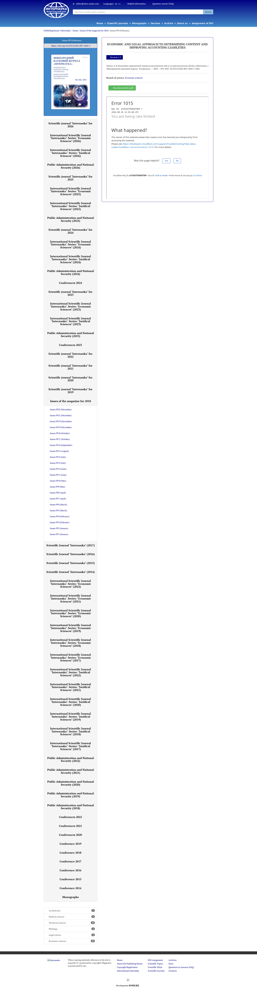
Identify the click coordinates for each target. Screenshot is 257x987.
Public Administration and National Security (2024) (70, 272)
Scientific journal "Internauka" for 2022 (70, 355)
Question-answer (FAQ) (163, 3)
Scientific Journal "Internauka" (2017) (70, 545)
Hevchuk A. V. (115, 57)
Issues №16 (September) (61, 445)
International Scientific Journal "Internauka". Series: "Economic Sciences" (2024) (70, 244)
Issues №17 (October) (60, 439)
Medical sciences (71, 916)
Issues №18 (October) (60, 433)
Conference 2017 (70, 861)
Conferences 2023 (70, 345)
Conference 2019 (70, 843)
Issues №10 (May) (58, 480)
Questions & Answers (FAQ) (181, 967)
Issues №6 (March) (58, 504)
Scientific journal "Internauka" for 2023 (70, 293)
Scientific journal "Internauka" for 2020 (70, 379)
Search (208, 11)
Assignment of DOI (202, 23)
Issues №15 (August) (59, 451)
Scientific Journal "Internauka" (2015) (70, 563)
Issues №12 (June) (58, 468)
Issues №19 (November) (61, 421)
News (171, 963)
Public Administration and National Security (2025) (70, 219)
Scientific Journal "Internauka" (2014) (70, 572)
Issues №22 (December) (61, 409)
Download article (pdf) (123, 87)
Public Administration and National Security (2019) (70, 795)
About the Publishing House (129, 963)
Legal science (71, 935)
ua (116, 3)
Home (100, 23)
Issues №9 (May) (57, 486)
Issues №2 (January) (59, 528)
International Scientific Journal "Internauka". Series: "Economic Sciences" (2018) (70, 642)
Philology (71, 928)
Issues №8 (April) (58, 492)
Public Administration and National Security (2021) (70, 771)
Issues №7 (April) (58, 498)
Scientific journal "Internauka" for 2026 (70, 124)
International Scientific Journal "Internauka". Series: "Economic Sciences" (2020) (70, 613)
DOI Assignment (155, 960)
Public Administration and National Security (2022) (70, 759)
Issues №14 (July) (58, 457)
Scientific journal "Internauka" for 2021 (70, 367)
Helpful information (136, 3)
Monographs (139, 23)
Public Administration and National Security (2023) (70, 334)
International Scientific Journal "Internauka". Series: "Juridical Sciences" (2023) (70, 321)
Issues (75, 30)
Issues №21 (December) (61, 415)
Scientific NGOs (155, 967)
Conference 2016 (70, 870)
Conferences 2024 (70, 283)
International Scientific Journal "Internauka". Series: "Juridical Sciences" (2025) (70, 206)
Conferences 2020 (70, 835)
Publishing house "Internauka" (57, 30)
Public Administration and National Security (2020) (70, 783)
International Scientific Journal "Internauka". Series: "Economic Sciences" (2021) (70, 598)
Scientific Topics (155, 963)
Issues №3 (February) (59, 522)
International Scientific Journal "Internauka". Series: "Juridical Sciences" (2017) (70, 746)
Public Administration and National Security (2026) (70, 166)
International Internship (128, 970)
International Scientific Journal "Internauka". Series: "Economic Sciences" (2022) (70, 583)
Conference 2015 (70, 879)
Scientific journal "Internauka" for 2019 (70, 390)
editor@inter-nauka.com (87, 3)
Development (127, 985)
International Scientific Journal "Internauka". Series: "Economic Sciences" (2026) (70, 138)
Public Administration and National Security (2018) (70, 806)
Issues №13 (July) (58, 462)
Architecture (71, 910)
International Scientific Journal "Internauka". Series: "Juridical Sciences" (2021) (70, 687)
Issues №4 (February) (59, 516)
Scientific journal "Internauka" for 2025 (70, 178)
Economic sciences (71, 941)
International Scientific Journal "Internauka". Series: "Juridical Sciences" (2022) (70, 672)
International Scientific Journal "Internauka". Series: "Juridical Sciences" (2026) (70, 153)
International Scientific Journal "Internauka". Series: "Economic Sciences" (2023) (70, 306)
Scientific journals (117, 23)
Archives (173, 960)
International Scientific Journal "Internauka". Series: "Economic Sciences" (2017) (70, 657)
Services (155, 23)
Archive (168, 23)
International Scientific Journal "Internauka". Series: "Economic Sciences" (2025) (70, 191)
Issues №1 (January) (59, 534)
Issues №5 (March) (58, 510)
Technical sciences (71, 922)
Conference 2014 (70, 888)
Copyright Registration (127, 967)
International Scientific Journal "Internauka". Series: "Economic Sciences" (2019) (70, 628)
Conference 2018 (70, 852)
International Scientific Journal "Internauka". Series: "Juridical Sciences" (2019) (70, 716)
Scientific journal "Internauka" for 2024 (70, 231)
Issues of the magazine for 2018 (94, 30)
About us (182, 23)
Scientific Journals (156, 970)
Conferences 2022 (70, 817)
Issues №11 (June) (58, 474)
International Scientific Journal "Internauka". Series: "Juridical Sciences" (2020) (70, 702)
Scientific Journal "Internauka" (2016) (70, 554)
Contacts (173, 970)
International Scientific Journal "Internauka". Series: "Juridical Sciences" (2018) (70, 731)
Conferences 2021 (70, 826)
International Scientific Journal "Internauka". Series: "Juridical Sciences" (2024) (70, 259)
